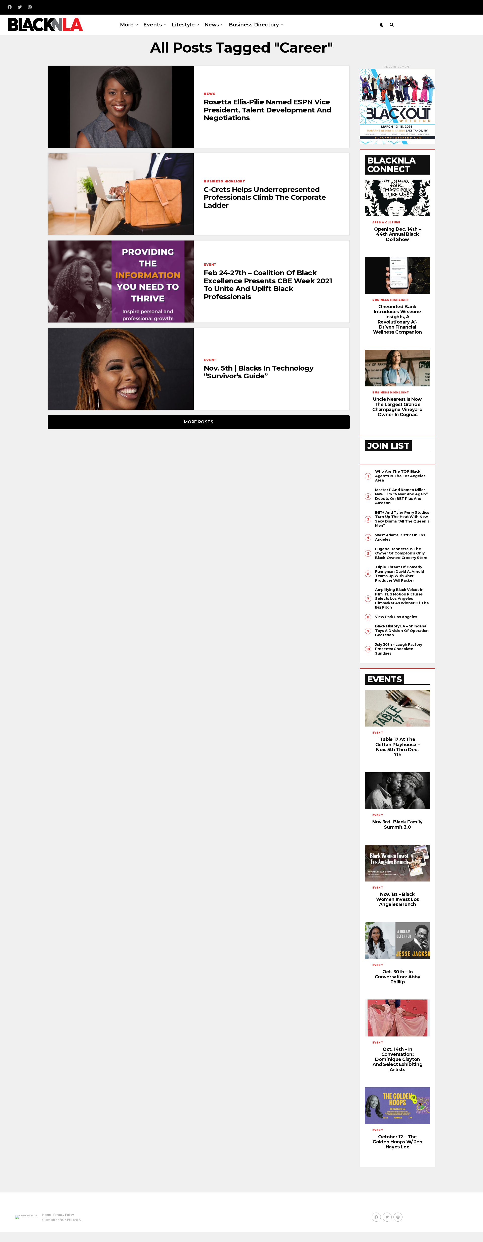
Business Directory (254, 25)
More (127, 25)
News (212, 25)
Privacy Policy (63, 1215)
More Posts (198, 422)
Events (152, 25)
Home (46, 1215)
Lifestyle (183, 25)
